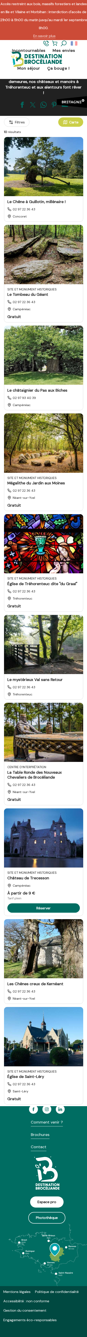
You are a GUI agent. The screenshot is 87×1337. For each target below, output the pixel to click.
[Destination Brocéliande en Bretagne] (33, 59)
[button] (63, 43)
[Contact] (46, 45)
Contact (38, 1147)
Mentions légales (17, 1291)
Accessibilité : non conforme (26, 1301)
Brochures (40, 1134)
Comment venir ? (47, 1122)
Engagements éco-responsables (30, 1320)
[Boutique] (55, 45)
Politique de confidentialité (57, 1291)
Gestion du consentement (24, 1310)
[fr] (74, 43)
